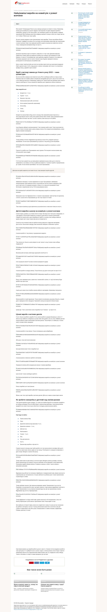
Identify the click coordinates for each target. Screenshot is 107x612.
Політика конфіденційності (30, 609)
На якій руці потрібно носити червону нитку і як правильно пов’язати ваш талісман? (85, 89)
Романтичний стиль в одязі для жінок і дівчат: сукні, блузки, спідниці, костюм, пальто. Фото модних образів (85, 39)
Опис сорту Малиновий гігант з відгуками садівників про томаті (84, 47)
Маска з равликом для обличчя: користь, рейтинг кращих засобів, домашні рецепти (85, 81)
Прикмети (80, 66)
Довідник (65, 3)
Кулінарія (72, 3)
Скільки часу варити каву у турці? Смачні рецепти (52, 585)
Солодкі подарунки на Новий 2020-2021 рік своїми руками (84, 24)
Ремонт (90, 3)
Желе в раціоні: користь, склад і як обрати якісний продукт (26, 585)
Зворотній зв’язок (18, 609)
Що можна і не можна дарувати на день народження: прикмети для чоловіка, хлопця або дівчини (85, 62)
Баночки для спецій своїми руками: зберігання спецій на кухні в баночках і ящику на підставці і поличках (85, 15)
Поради (84, 3)
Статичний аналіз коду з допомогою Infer (85, 30)
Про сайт (40, 609)
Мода (78, 3)
